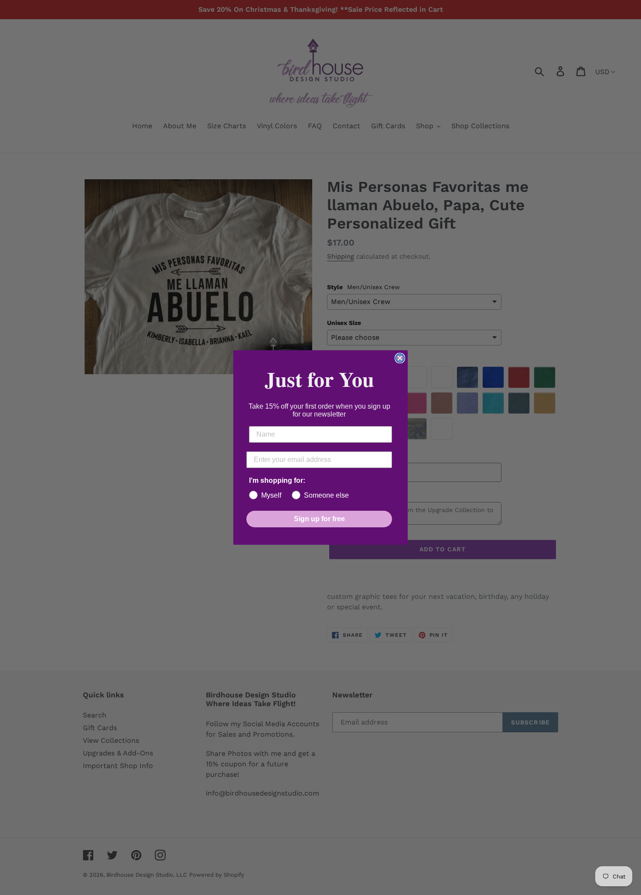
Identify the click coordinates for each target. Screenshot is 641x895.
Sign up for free (319, 519)
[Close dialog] (400, 358)
